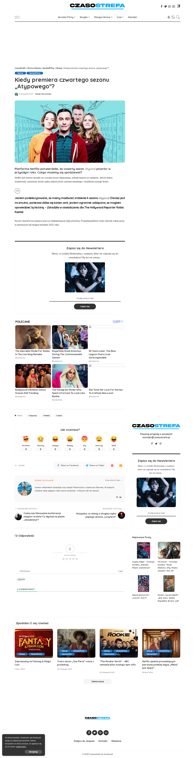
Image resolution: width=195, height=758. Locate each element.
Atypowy (33, 416)
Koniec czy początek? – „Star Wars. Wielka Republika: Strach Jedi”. (169, 598)
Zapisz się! (85, 306)
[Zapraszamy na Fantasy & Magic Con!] (34, 643)
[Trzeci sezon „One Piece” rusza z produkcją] (76, 643)
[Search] (178, 17)
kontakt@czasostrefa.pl (156, 437)
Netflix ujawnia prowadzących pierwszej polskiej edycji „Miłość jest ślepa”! (160, 664)
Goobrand (108, 754)
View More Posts (112, 480)
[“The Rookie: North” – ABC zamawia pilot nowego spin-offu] (119, 643)
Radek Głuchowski (43, 94)
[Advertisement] (97, 43)
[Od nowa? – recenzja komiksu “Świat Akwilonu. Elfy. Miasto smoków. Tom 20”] (169, 550)
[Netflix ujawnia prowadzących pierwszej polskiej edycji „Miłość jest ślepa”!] (161, 643)
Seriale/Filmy (34, 73)
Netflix (47, 416)
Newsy (20, 73)
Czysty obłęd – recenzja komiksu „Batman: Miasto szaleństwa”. (143, 565)
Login (120, 571)
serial (59, 416)
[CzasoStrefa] (97, 6)
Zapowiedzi (67, 654)
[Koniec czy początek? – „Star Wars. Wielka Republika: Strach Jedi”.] (169, 583)
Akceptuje (33, 752)
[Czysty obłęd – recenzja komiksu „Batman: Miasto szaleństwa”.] (143, 550)
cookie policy (21, 747)
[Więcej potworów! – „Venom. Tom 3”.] (143, 583)
